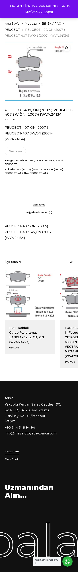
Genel (59, 160)
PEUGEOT (12, 29)
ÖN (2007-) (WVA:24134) (32, 169)
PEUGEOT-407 (39, 173)
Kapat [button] (48, 12)
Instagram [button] (12, 451)
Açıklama (39, 204)
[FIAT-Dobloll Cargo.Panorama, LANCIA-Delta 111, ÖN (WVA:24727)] (30, 295)
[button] (66, 48)
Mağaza (31, 23)
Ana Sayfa (12, 23)
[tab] (39, 204)
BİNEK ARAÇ (51, 23)
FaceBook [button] (12, 459)
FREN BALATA (45, 160)
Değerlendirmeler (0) (39, 212)
